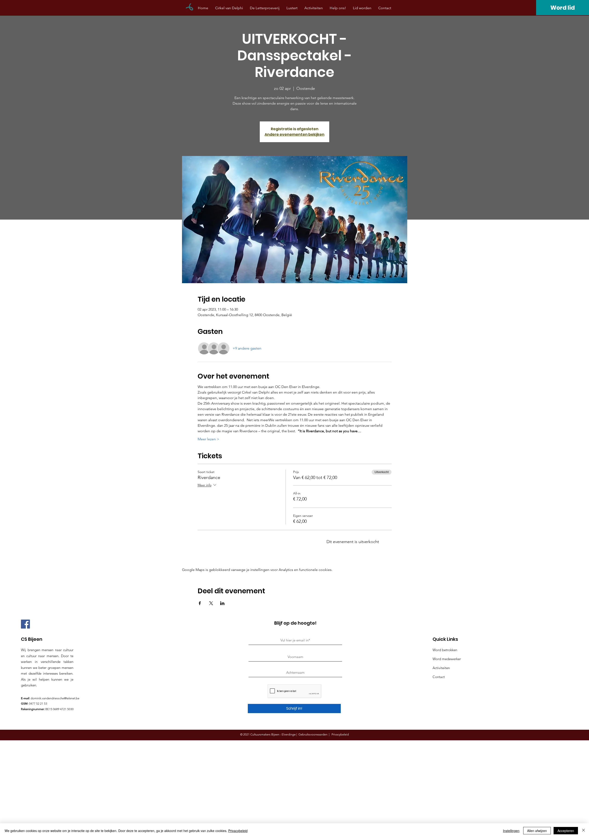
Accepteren (565, 830)
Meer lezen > (208, 439)
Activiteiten (441, 668)
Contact (439, 677)
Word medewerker (447, 659)
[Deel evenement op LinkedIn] (222, 603)
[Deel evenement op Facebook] (200, 603)
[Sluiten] (583, 830)
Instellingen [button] (511, 830)
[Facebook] (25, 624)
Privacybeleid (238, 830)
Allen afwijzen (537, 830)
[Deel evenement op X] (211, 603)
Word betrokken (445, 650)
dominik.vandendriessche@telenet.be (55, 698)
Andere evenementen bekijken (294, 134)
